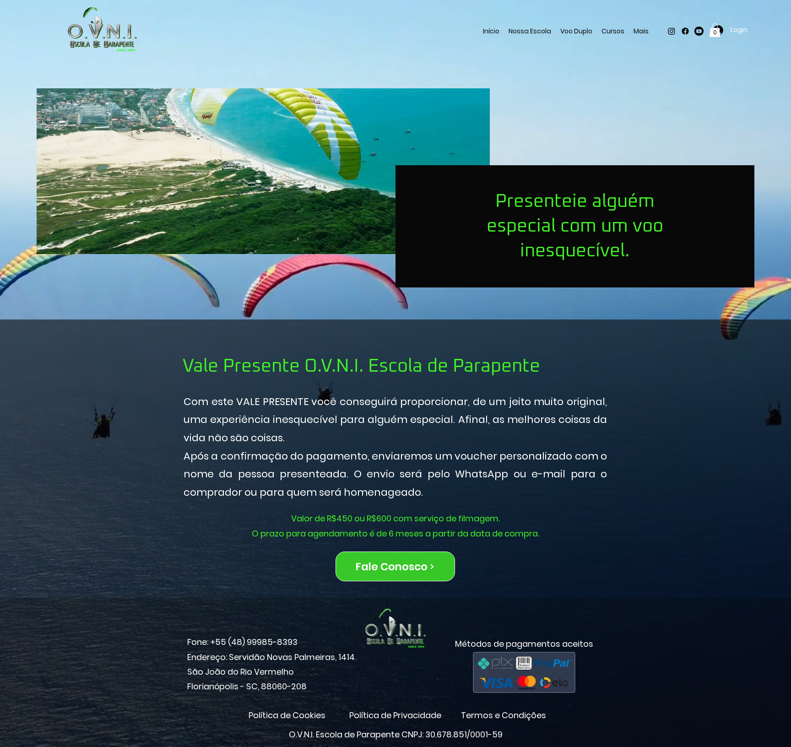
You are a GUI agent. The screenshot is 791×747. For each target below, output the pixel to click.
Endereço (206, 657)
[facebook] (685, 31)
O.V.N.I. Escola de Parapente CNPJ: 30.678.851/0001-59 (396, 734)
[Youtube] (699, 31)
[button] (715, 30)
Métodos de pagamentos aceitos (524, 644)
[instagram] (671, 31)
